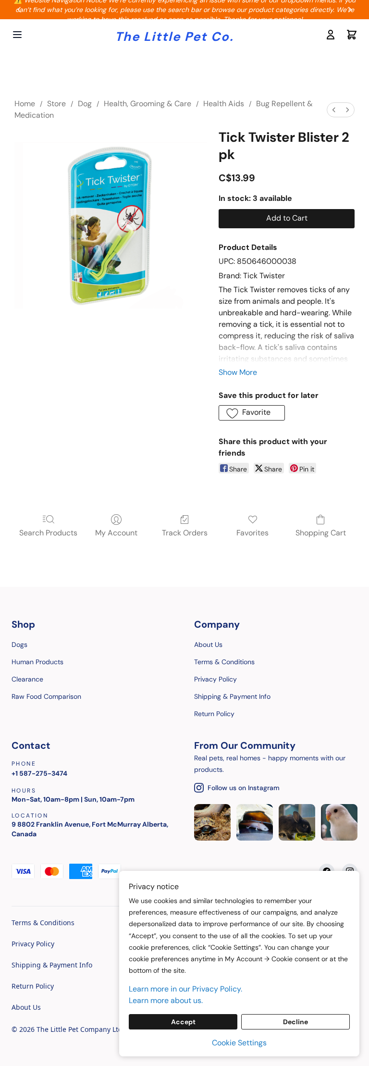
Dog (85, 104)
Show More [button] (238, 372)
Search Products (48, 533)
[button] (252, 413)
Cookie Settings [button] (239, 1043)
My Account (116, 533)
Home (24, 104)
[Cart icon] (351, 34)
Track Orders (185, 533)
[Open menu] (17, 34)
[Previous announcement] (19, 9)
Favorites (252, 533)
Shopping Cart (320, 533)
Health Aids (223, 104)
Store (56, 104)
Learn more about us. (166, 1000)
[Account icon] (330, 34)
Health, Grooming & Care (147, 104)
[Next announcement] (349, 9)
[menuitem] (334, 110)
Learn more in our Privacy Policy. (185, 989)
